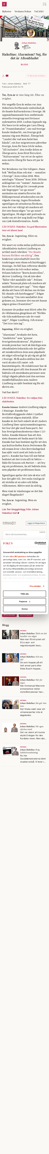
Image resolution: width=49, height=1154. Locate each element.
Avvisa (25, 609)
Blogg (24, 64)
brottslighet (26, 615)
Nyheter (6, 11)
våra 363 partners (17, 556)
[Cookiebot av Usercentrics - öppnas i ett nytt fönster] (35, 543)
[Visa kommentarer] (7, 76)
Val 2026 (39, 11)
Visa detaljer (35, 586)
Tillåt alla (25, 594)
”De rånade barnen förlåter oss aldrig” (21, 253)
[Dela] (3, 76)
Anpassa (23, 601)
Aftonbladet (9, 615)
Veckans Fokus (23, 11)
